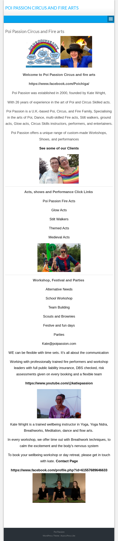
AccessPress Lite (68, 535)
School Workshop (59, 298)
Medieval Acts (59, 237)
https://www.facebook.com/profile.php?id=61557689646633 (59, 470)
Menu (110, 19)
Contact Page (67, 461)
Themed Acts (59, 228)
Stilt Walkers (59, 219)
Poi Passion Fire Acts (59, 201)
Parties (59, 334)
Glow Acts (59, 210)
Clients (73, 148)
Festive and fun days (59, 325)
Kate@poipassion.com (59, 344)
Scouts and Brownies (59, 316)
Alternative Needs (59, 289)
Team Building (59, 307)
